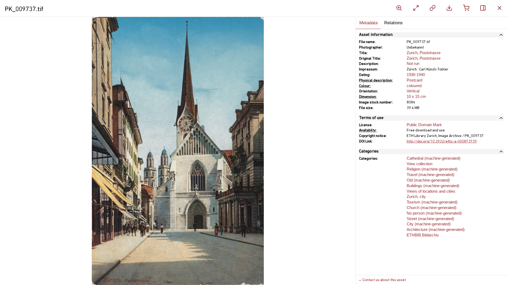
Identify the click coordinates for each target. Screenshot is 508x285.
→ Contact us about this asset (382, 280)
